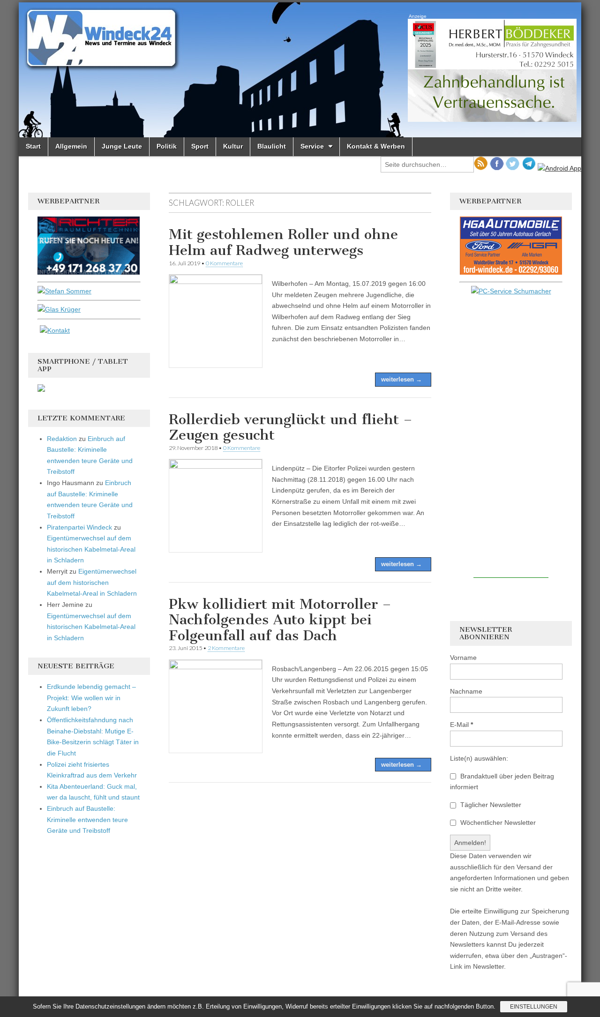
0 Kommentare (224, 263)
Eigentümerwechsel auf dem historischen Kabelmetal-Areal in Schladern (91, 549)
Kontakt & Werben (376, 146)
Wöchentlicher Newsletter (497, 822)
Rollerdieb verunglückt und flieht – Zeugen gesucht (290, 427)
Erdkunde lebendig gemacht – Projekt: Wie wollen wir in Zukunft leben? (91, 697)
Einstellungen (533, 1006)
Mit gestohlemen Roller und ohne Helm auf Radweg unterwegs (283, 242)
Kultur (233, 146)
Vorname (463, 657)
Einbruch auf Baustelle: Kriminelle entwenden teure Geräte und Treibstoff (87, 819)
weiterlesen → (401, 379)
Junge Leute (122, 146)
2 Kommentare (226, 647)
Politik (167, 146)
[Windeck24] (300, 69)
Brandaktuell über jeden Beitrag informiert (502, 781)
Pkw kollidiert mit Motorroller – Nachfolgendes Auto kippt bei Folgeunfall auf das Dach (280, 620)
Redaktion (62, 438)
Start (33, 146)
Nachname (466, 691)
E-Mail (461, 724)
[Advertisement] (510, 437)
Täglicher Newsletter (489, 804)
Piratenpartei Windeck (79, 527)
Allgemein (71, 146)
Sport (200, 146)
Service (312, 146)
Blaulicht (271, 146)
